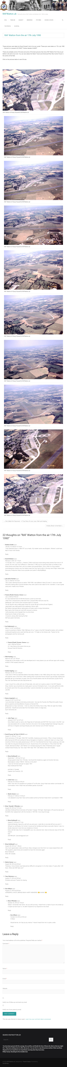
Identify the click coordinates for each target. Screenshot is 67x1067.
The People (7, 26)
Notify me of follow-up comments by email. (15, 1002)
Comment (6, 943)
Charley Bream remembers (54, 526)
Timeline (12, 20)
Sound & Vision (49, 20)
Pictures (38, 20)
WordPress (6, 1063)
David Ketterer (9, 559)
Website (5, 988)
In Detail (16, 26)
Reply (6, 554)
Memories (29, 20)
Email (5, 978)
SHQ (5, 20)
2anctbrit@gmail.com (22, 835)
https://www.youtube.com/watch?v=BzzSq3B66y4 (32, 570)
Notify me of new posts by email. (12, 1009)
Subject (21, 20)
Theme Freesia (27, 1061)
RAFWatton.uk (9, 14)
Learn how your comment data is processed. (38, 1019)
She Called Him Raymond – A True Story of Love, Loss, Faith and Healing (25, 521)
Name (5, 968)
